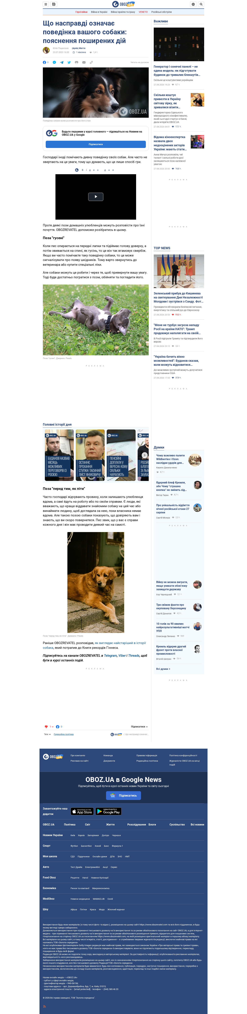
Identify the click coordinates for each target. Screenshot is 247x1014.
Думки (159, 447)
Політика (69, 824)
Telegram (110, 656)
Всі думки (162, 668)
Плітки (83, 909)
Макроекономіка (100, 888)
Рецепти (75, 877)
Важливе (161, 21)
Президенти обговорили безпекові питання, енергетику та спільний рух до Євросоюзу (178, 308)
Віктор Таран (162, 495)
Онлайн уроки (100, 856)
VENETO (143, 12)
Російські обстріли (161, 12)
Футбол (74, 846)
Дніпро (105, 835)
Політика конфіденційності (183, 755)
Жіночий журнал (116, 909)
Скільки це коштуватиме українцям (173, 80)
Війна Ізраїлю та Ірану (123, 12)
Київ (73, 835)
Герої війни (81, 12)
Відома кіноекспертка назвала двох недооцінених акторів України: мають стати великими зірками (169, 143)
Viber (122, 656)
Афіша (74, 909)
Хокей (98, 846)
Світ (87, 824)
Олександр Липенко (165, 636)
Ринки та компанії (80, 888)
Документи (109, 761)
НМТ (127, 856)
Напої (85, 877)
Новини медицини (80, 899)
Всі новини (197, 824)
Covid (110, 899)
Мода (102, 909)
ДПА (112, 856)
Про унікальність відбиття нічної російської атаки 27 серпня (173, 509)
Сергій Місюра (163, 518)
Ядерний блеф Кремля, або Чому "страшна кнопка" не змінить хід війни (171, 486)
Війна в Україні (99, 12)
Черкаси (116, 835)
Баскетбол (86, 846)
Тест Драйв (76, 867)
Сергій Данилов (163, 613)
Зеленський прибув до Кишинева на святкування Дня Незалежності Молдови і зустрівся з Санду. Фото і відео (178, 298)
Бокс (106, 846)
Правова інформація (146, 755)
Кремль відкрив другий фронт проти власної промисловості (171, 650)
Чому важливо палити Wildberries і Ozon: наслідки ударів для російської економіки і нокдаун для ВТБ (170, 459)
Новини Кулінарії (99, 877)
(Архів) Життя (78, 48)
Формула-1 (117, 846)
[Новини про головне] (116, 735)
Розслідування (136, 824)
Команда (108, 755)
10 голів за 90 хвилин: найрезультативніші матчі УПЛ (172, 627)
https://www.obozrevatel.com (153, 924)
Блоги (152, 824)
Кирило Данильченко (166, 467)
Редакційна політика (64, 734)
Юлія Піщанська (61, 48)
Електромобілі (92, 867)
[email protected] (82, 989)
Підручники (84, 856)
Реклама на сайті (79, 761)
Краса (93, 909)
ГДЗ (73, 856)
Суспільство (177, 824)
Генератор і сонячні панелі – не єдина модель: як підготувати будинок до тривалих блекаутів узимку (176, 71)
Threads (133, 656)
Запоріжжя (93, 835)
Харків (81, 835)
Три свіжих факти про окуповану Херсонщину (171, 606)
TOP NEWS (162, 248)
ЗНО (120, 856)
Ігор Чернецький (164, 594)
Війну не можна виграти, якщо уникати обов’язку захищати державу (172, 585)
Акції (105, 867)
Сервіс (114, 867)
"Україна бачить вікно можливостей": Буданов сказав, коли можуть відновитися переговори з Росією (176, 361)
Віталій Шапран (163, 659)
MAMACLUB (99, 899)
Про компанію (78, 755)
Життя (110, 824)
